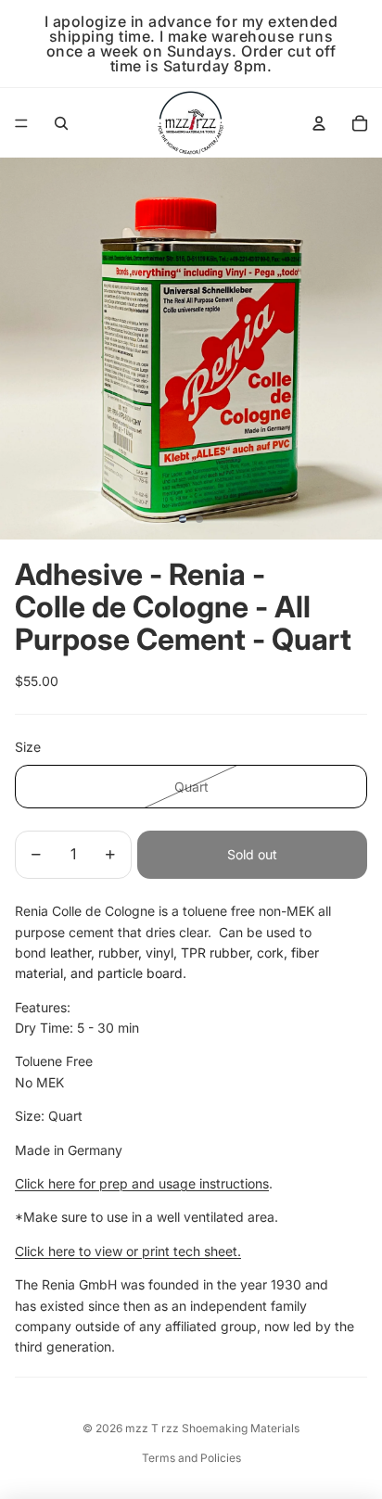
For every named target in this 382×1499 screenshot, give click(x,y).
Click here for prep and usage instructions (142, 1183)
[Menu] (21, 123)
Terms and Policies (191, 1458)
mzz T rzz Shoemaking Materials (212, 1428)
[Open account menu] (319, 123)
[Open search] (61, 123)
